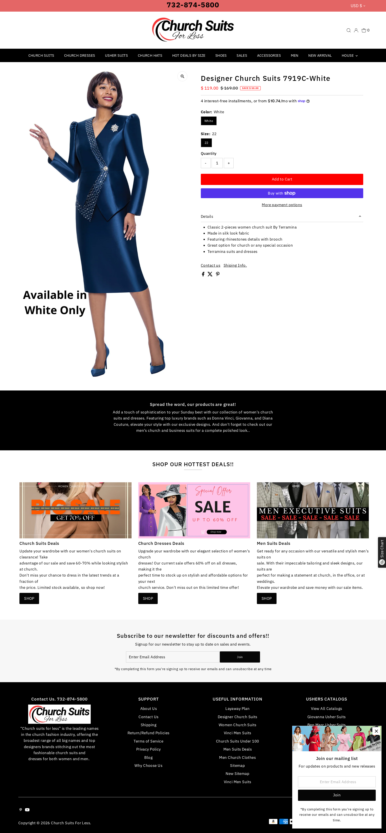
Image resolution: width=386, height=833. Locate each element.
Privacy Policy (148, 749)
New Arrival (320, 55)
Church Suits (41, 55)
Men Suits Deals (237, 749)
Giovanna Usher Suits (326, 716)
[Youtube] (27, 810)
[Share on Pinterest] (218, 275)
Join (240, 657)
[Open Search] (349, 30)
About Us (148, 708)
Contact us (210, 265)
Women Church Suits (237, 724)
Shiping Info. (235, 265)
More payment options (282, 204)
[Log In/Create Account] (356, 30)
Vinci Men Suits (237, 732)
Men (294, 55)
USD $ (356, 5)
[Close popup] (376, 731)
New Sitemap (237, 773)
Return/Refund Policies (148, 732)
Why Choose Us (148, 765)
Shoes (221, 55)
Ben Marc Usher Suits (326, 724)
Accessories (269, 55)
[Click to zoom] (182, 76)
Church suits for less (70, 822)
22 (206, 143)
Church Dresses (79, 55)
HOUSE (348, 55)
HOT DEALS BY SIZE (189, 55)
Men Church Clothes (237, 757)
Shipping (148, 724)
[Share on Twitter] (211, 275)
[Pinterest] (20, 810)
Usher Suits (116, 55)
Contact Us (148, 716)
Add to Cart (282, 179)
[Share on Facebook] (203, 275)
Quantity (208, 153)
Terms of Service (148, 741)
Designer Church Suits (237, 716)
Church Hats (150, 55)
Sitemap (237, 765)
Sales (242, 55)
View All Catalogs (326, 708)
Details (207, 216)
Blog (148, 757)
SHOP (29, 598)
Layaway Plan (237, 708)
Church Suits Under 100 (237, 741)
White (208, 121)
